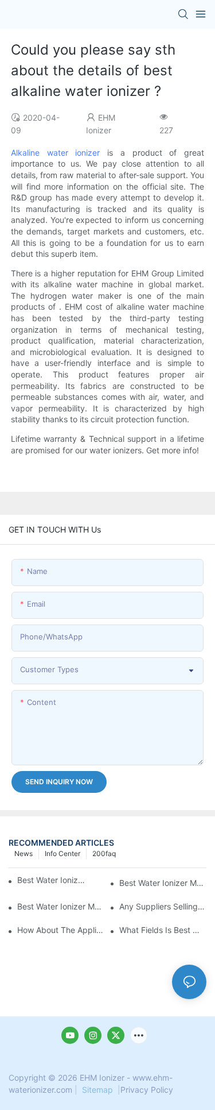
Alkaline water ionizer (55, 152)
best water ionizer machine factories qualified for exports (60, 906)
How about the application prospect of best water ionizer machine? (60, 930)
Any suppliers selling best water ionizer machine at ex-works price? (162, 906)
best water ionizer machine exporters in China (162, 883)
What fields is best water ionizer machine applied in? (162, 930)
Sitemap (97, 1089)
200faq (104, 853)
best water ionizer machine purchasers (51, 880)
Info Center (62, 853)
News (23, 853)
